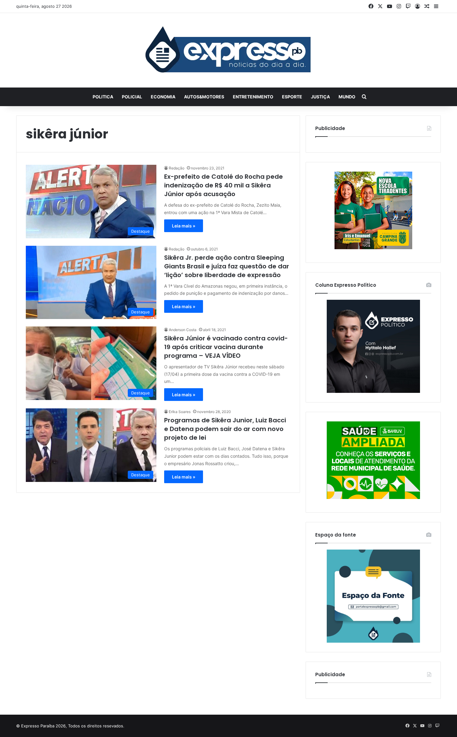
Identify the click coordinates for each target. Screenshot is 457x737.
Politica (103, 96)
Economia (163, 96)
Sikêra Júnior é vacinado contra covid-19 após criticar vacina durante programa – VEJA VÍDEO (226, 347)
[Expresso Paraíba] (228, 50)
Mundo (347, 96)
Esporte (292, 96)
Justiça (320, 96)
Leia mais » (183, 225)
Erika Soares (180, 411)
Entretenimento (253, 96)
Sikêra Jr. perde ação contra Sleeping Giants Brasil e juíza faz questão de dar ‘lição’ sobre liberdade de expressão (226, 266)
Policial (132, 96)
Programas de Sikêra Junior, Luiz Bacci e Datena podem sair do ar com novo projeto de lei (225, 429)
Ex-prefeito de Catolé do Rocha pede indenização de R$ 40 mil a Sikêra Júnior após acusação (223, 185)
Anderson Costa (182, 329)
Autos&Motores (204, 96)
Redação (176, 168)
